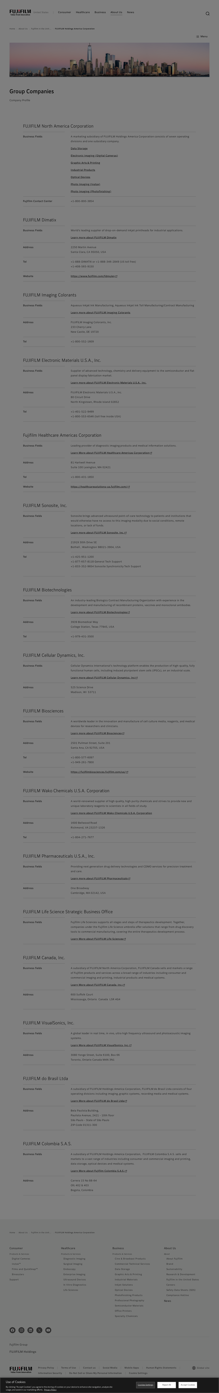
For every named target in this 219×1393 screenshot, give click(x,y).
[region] (109, 1385)
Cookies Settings (145, 1385)
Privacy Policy (50, 1390)
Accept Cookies (188, 1385)
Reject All (166, 1385)
